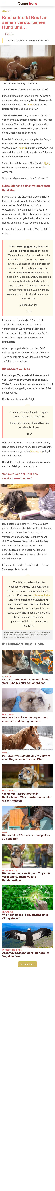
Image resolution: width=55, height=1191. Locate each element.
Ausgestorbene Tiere (12, 950)
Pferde (5, 753)
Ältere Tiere (8, 715)
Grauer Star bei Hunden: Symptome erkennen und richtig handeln (25, 719)
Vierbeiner (36, 451)
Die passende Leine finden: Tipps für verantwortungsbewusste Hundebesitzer (26, 877)
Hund (31, 104)
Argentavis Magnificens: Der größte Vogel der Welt (25, 954)
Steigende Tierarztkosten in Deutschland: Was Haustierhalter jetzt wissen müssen (27, 797)
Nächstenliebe (41, 595)
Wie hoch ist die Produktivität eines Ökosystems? (25, 916)
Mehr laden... (28, 964)
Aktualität (6, 11)
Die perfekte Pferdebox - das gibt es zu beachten (26, 837)
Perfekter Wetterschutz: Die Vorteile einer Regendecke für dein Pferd (26, 757)
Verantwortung (10, 791)
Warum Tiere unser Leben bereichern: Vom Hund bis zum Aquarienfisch (26, 681)
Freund (22, 147)
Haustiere (7, 677)
